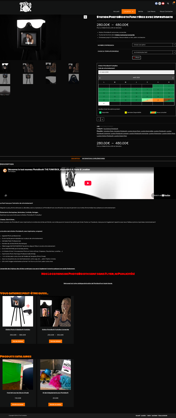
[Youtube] (163, 3)
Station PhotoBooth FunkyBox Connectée (55, 329)
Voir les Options (18, 341)
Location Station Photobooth (105, 136)
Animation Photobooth (120, 131)
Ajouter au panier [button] (17, 404)
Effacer (137, 57)
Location (127, 11)
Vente (140, 11)
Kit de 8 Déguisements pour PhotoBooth (55, 393)
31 (104, 103)
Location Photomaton (155, 133)
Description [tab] (75, 158)
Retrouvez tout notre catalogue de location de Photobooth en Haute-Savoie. (88, 283)
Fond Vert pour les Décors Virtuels (18, 393)
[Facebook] (156, 3)
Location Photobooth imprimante (138, 133)
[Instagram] (159, 3)
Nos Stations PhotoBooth (110, 128)
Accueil (116, 11)
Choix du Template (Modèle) (108, 51)
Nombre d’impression (106, 45)
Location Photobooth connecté (119, 133)
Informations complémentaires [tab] (93, 158)
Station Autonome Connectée (125, 35)
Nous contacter (166, 11)
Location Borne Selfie (147, 131)
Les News (151, 11)
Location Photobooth (160, 131)
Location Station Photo (168, 133)
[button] (168, 3)
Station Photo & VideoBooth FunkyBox (18, 329)
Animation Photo (108, 131)
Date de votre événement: (106, 68)
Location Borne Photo (134, 131)
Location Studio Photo (120, 136)
